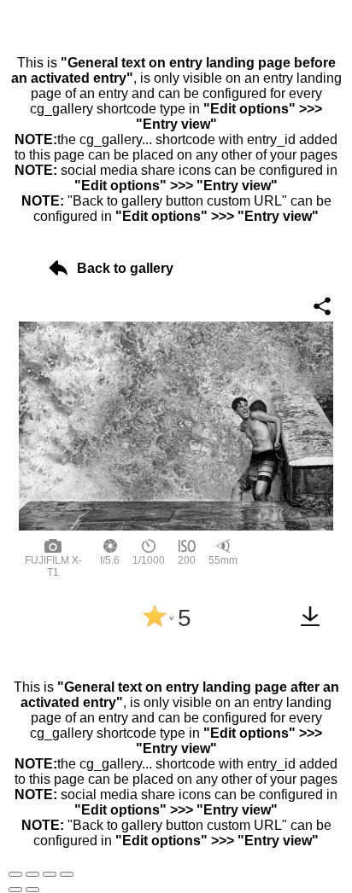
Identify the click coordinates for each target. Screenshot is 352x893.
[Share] (32, 874)
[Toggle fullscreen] (49, 874)
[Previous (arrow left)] (15, 889)
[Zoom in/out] (66, 874)
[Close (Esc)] (15, 874)
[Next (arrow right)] (32, 889)
